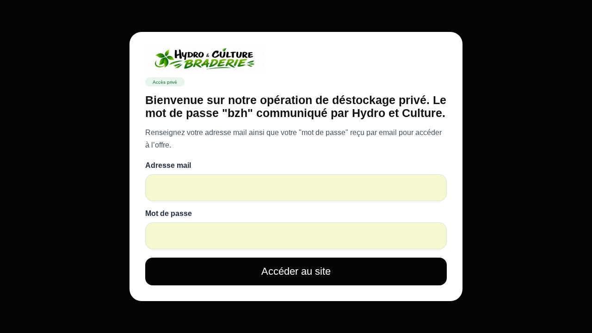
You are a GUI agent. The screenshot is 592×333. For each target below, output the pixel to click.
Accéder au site (296, 271)
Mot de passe (168, 213)
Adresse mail (168, 165)
